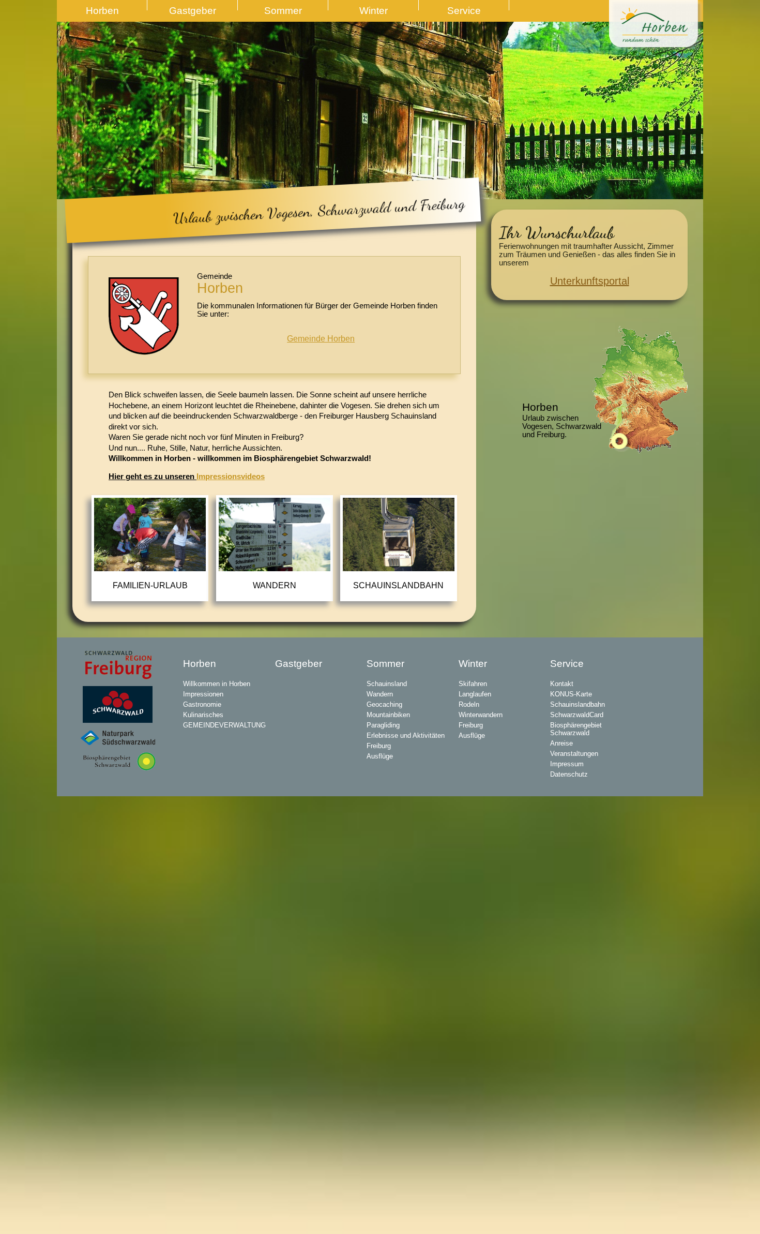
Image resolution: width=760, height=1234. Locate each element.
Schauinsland (387, 684)
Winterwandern (481, 715)
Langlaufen (475, 694)
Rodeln (469, 704)
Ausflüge (380, 756)
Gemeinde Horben (321, 338)
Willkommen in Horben (216, 684)
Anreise (561, 743)
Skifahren (473, 684)
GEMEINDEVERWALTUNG (224, 725)
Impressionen (203, 694)
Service (464, 10)
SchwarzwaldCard (576, 715)
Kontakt (561, 684)
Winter (373, 10)
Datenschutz (569, 774)
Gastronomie (202, 704)
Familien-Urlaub (150, 585)
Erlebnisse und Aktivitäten (406, 735)
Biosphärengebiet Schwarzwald (576, 729)
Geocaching (384, 704)
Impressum (567, 764)
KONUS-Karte (571, 694)
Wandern (274, 585)
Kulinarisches (203, 715)
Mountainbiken (388, 715)
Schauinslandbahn (398, 585)
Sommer (283, 10)
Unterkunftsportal (589, 281)
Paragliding (383, 725)
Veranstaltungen (574, 753)
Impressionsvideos (230, 476)
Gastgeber (192, 10)
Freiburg (379, 746)
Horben (102, 10)
